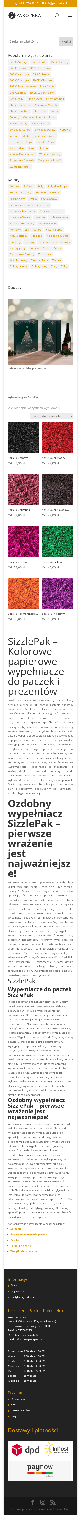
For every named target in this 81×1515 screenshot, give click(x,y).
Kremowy (15, 229)
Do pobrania (18, 1399)
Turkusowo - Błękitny (22, 254)
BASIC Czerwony (40, 68)
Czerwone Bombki (34, 117)
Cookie (55, 111)
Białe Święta (34, 99)
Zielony (56, 260)
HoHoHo (65, 129)
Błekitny (54, 192)
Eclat (52, 117)
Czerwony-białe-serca (23, 211)
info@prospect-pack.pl (29, 1339)
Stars (31, 148)
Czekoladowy (49, 199)
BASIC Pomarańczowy (23, 86)
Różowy (65, 242)
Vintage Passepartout (22, 154)
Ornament (16, 142)
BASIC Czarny (18, 68)
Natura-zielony (18, 235)
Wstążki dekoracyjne (23, 1251)
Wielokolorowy (18, 260)
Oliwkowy (15, 242)
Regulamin (17, 1291)
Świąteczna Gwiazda (22, 160)
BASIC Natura (41, 74)
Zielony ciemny (18, 266)
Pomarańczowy (47, 242)
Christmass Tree (19, 111)
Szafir (46, 248)
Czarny (33, 199)
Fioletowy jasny (59, 217)
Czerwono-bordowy (21, 205)
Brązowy (26, 192)
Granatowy (27, 223)
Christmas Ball (55, 99)
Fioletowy (40, 217)
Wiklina (43, 154)
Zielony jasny (39, 266)
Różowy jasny (17, 248)
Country (14, 117)
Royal (29, 142)
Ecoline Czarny (18, 123)
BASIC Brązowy (59, 62)
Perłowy (29, 242)
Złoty (54, 266)
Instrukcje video (20, 1410)
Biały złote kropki (57, 186)
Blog (13, 1416)
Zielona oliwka (39, 260)
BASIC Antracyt (19, 62)
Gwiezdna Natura (20, 129)
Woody (56, 154)
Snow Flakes (17, 148)
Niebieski (36, 235)
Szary (57, 248)
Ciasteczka (39, 111)
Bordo (13, 192)
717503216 (31, 1335)
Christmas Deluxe (20, 105)
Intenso (14, 136)
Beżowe (28, 186)
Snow (51, 142)
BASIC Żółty (16, 99)
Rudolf (40, 142)
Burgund (40, 192)
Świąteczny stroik (20, 167)
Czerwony (43, 205)
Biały (40, 186)
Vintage (43, 148)
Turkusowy (44, 254)
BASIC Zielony (18, 93)
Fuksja (13, 223)
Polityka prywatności (23, 1297)
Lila (27, 229)
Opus (52, 136)
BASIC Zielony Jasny (42, 93)
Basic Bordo (39, 62)
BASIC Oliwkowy (42, 80)
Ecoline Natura (40, 123)
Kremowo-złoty (47, 223)
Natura (37, 229)
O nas (14, 1285)
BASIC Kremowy (19, 74)
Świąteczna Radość (49, 160)
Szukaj (66, 41)
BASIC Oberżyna (19, 80)
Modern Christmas (33, 136)
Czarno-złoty (17, 199)
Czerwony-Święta (20, 217)
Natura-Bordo (54, 229)
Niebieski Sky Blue (57, 235)
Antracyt (15, 186)
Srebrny (34, 248)
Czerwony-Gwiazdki (51, 211)
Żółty (64, 266)
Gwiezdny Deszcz (45, 129)
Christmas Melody (46, 105)
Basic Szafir (47, 86)
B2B (13, 1404)
